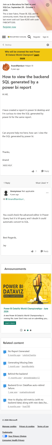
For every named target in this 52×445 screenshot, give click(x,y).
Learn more (10, 323)
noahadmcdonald (27, 392)
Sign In (45, 37)
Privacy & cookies (27, 426)
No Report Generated (18, 351)
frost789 (26, 406)
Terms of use (43, 426)
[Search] (29, 37)
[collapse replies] (26, 188)
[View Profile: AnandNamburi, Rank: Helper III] (6, 67)
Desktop (8, 45)
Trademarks (7, 432)
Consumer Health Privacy (13, 440)
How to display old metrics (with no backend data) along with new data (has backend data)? (28, 401)
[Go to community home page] (17, 37)
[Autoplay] (21, 330)
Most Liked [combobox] (42, 182)
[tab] (24, 330)
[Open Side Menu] (4, 37)
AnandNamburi (17, 65)
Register (36, 37)
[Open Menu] (48, 45)
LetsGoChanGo (29, 355)
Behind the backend (18, 373)
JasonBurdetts (28, 366)
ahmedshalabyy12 (32, 377)
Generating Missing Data (20, 362)
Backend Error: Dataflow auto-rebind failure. (26, 387)
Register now (9, 26)
